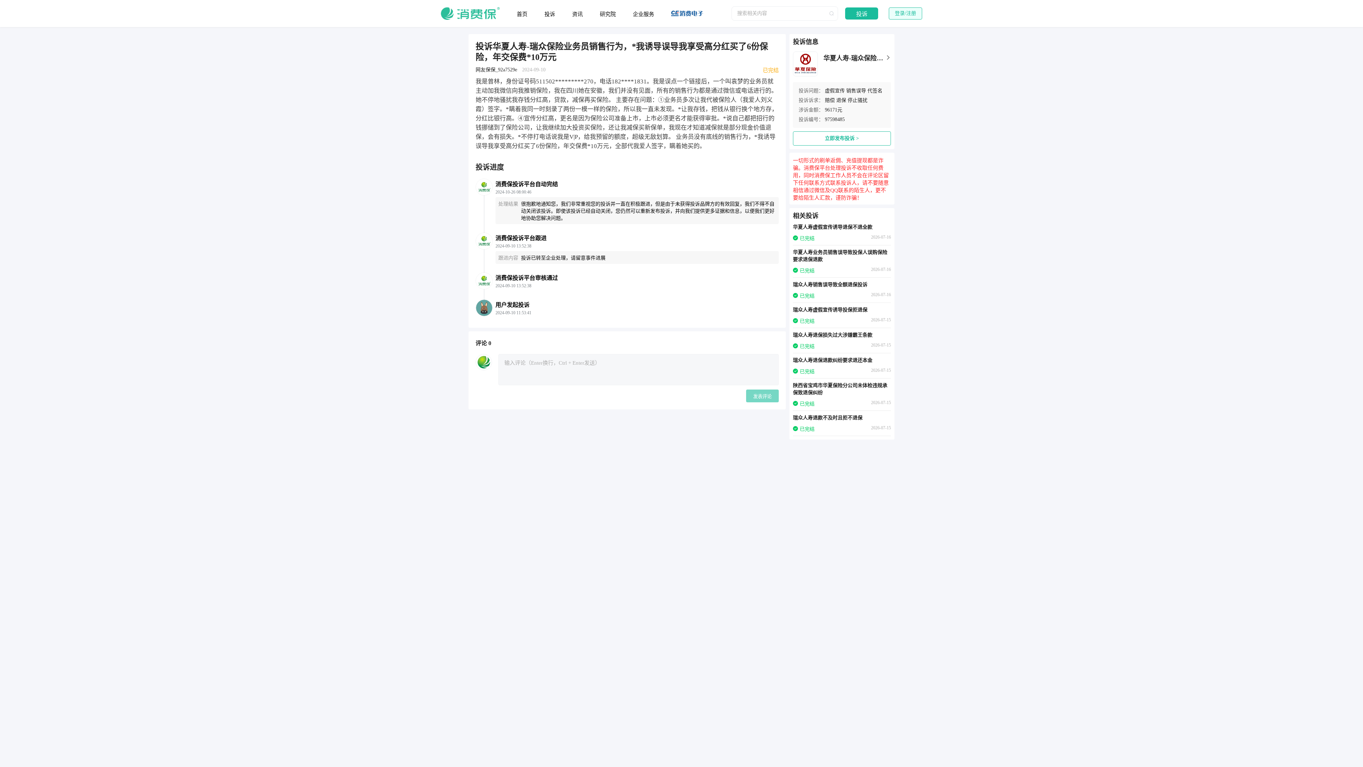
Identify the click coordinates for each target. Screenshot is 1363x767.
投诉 (549, 14)
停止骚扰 (857, 100)
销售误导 (856, 90)
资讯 (577, 14)
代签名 (874, 90)
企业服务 (643, 14)
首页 (522, 14)
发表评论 (762, 396)
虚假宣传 (835, 90)
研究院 (608, 14)
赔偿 (830, 100)
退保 (841, 100)
